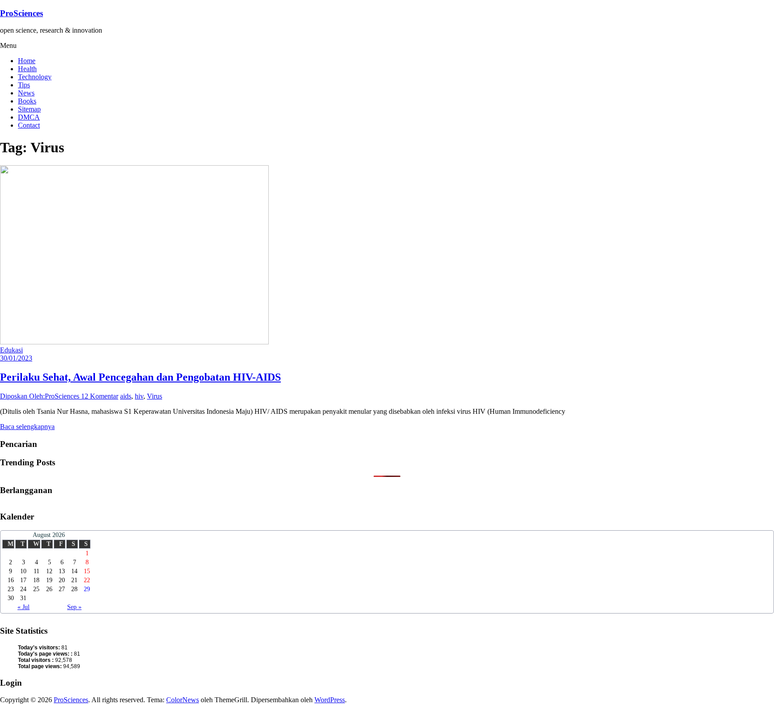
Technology (35, 77)
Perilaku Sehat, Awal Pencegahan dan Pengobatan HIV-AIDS (140, 377)
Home (26, 60)
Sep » (74, 607)
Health (27, 69)
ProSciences (21, 13)
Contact (29, 125)
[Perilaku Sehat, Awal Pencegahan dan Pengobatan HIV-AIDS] (134, 342)
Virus (154, 396)
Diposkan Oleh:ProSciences (40, 396)
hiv (139, 396)
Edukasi (11, 350)
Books (27, 101)
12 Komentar (99, 396)
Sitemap (29, 109)
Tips (24, 85)
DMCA (29, 117)
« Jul (23, 607)
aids (125, 396)
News (26, 93)
